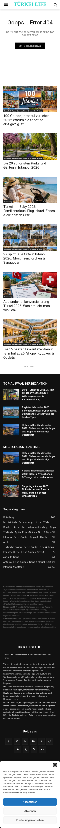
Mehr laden (29, 366)
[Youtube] (42, 749)
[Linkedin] (25, 741)
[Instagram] (17, 741)
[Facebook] (8, 741)
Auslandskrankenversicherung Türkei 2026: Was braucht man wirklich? (26, 306)
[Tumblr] (26, 749)
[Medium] (33, 741)
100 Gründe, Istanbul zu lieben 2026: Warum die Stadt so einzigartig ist (26, 120)
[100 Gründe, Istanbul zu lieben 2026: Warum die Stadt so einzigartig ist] (30, 99)
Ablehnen (30, 811)
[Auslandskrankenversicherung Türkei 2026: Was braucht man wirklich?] (30, 285)
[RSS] (17, 749)
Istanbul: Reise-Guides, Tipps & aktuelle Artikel (23, 111)
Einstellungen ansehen (30, 820)
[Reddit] (49, 741)
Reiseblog (8, 202)
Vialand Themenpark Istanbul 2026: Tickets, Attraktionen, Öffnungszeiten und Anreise (38, 473)
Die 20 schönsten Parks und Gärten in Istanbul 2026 (24, 165)
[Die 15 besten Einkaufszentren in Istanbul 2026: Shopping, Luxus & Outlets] (30, 332)
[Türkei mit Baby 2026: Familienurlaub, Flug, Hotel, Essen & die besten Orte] (30, 190)
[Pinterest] (41, 741)
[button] (55, 765)
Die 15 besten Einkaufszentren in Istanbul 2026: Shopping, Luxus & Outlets (28, 353)
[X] (34, 749)
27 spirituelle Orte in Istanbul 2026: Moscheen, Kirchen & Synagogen (25, 258)
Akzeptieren (30, 801)
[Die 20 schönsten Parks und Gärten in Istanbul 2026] (30, 146)
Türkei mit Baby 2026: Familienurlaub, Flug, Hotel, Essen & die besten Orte (29, 211)
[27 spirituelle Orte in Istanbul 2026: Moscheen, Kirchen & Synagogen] (30, 237)
